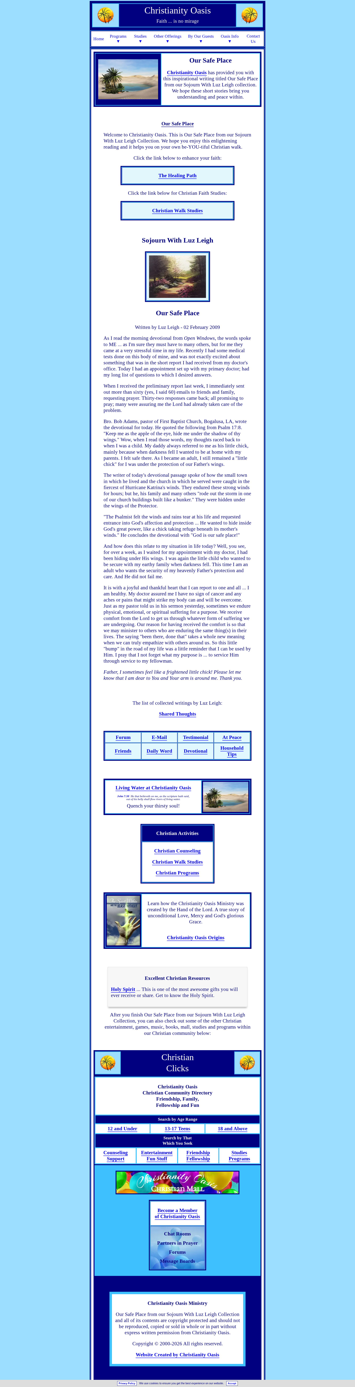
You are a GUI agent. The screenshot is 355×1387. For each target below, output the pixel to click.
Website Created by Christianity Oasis (177, 1354)
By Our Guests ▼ (201, 39)
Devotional (195, 751)
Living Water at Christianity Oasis (153, 787)
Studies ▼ (140, 39)
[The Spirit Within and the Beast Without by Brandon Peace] (123, 921)
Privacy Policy (127, 1383)
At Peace (231, 737)
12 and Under (122, 1128)
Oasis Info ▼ (230, 39)
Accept (232, 1383)
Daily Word (159, 751)
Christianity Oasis (187, 72)
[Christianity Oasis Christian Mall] (177, 1182)
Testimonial (195, 737)
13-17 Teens (177, 1128)
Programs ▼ (118, 39)
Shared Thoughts (177, 714)
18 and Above (232, 1128)
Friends (123, 751)
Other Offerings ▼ (167, 39)
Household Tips (232, 751)
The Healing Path (177, 175)
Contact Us (253, 39)
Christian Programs (177, 873)
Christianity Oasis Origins (195, 937)
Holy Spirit (123, 989)
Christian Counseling (177, 851)
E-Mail (159, 737)
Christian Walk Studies (177, 210)
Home (98, 38)
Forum (123, 737)
